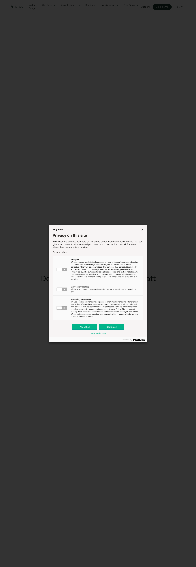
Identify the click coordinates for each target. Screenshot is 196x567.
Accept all (85, 327)
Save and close (98, 333)
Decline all (111, 327)
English (57, 229)
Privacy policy (60, 252)
